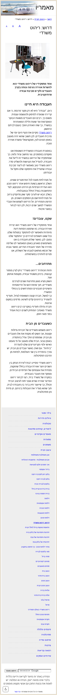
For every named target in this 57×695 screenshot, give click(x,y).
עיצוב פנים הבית (43, 585)
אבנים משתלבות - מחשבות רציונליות (35, 460)
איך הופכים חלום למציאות (39, 465)
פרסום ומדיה (45, 640)
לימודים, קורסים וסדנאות (39, 429)
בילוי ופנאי (46, 413)
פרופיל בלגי (45, 600)
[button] (5, 689)
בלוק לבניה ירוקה (42, 479)
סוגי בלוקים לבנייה (42, 552)
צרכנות (48, 645)
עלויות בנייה (44, 590)
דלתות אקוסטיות (43, 503)
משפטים (47, 444)
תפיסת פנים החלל (42, 614)
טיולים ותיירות (44, 418)
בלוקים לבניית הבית (42, 484)
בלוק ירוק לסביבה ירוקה (40, 474)
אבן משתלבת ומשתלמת (40, 455)
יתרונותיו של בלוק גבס (41, 542)
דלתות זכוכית (44, 508)
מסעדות (47, 439)
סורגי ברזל (45, 556)
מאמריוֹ (45, 7)
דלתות (47, 498)
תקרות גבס (45, 624)
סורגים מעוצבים (43, 566)
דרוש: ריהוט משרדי (41, 523)
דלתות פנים (45, 518)
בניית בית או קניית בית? (40, 489)
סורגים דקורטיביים (42, 561)
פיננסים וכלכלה (44, 629)
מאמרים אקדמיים (43, 434)
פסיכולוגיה (46, 634)
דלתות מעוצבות (43, 513)
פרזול (47, 605)
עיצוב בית (45, 571)
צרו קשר (17, 692)
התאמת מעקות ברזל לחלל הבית (37, 527)
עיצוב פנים (45, 581)
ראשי (49, 19)
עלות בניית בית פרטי (41, 595)
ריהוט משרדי (45, 132)
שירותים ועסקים (43, 656)
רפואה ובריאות (44, 650)
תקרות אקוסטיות (43, 619)
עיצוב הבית (40, 19)
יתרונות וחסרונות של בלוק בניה (37, 532)
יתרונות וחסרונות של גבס (40, 537)
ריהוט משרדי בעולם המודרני (38, 610)
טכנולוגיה (47, 423)
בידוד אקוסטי (44, 469)
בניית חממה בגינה (42, 494)
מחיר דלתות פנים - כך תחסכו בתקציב (35, 547)
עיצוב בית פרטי (43, 576)
